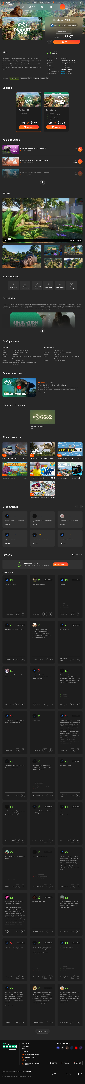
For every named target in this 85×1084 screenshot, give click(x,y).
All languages (79, 554)
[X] (62, 1048)
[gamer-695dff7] (34, 670)
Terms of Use (25, 1043)
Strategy (69, 69)
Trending (26, 2)
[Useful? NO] (23, 614)
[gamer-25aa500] (7, 516)
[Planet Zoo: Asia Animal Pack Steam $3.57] (10, 149)
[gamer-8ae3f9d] (34, 516)
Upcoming (42, 2)
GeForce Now (15, 78)
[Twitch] (81, 1048)
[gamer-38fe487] (62, 807)
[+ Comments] (81, 506)
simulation (36, 78)
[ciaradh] (34, 625)
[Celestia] (34, 580)
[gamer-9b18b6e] (62, 625)
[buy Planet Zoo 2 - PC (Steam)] (42, 417)
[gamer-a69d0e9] (34, 535)
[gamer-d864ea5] (34, 852)
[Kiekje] (7, 670)
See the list (64, 58)
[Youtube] (76, 1048)
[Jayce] (62, 988)
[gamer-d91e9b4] (7, 988)
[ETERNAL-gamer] (62, 897)
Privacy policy (25, 1046)
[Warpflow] (34, 807)
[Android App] (65, 1063)
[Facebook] (71, 1048)
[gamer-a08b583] (62, 580)
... (47, 78)
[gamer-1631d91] (34, 716)
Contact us (25, 1051)
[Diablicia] (62, 761)
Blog (49, 2)
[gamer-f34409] (7, 535)
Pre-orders (34, 2)
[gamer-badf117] (7, 716)
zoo (30, 78)
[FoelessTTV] (7, 897)
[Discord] (58, 1048)
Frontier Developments (67, 64)
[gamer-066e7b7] (7, 943)
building (43, 78)
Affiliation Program (27, 1049)
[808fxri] (62, 516)
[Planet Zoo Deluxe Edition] (56, 108)
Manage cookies (6, 1074)
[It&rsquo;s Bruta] (34, 897)
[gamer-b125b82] (7, 625)
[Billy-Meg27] (7, 852)
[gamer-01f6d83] (62, 716)
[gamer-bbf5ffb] (62, 535)
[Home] (8, 3)
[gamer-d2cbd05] (34, 943)
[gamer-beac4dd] (7, 761)
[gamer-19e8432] (34, 761)
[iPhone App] (53, 1063)
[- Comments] (76, 506)
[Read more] (15, 595)
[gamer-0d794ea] (7, 580)
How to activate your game (68, 62)
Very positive (64, 71)
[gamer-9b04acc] (62, 943)
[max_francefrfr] (34, 988)
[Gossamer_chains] (62, 852)
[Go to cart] (74, 3)
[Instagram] (67, 1048)
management (24, 78)
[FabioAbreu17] (7, 807)
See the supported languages (68, 60)
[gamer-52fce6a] (62, 670)
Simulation (63, 69)
